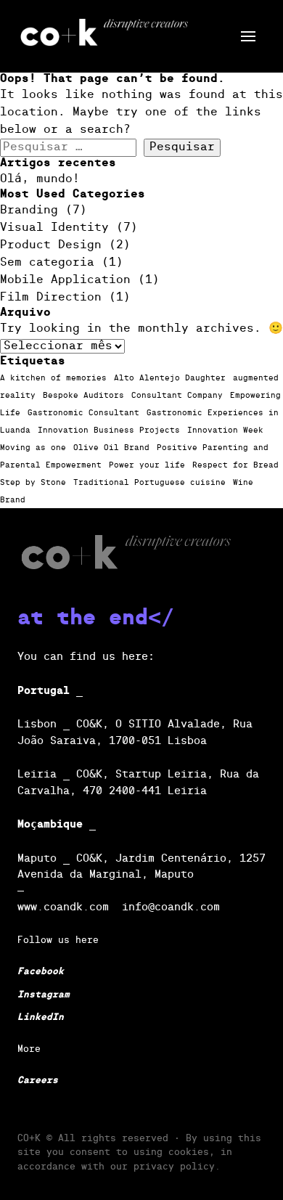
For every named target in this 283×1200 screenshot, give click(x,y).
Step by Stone (33, 482)
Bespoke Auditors (83, 395)
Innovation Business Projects (109, 430)
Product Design (51, 245)
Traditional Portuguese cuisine (149, 482)
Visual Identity (54, 228)
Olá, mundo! (40, 179)
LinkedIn (40, 1017)
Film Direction (51, 297)
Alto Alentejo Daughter (170, 378)
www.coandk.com (63, 907)
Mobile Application (65, 280)
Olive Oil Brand (111, 448)
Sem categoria (47, 263)
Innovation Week (225, 430)
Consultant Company (177, 395)
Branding (29, 210)
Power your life (147, 465)
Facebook (40, 971)
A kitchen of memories (53, 378)
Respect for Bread (235, 465)
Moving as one (33, 448)
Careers (37, 1080)
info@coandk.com (171, 907)
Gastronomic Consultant (83, 413)
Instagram (43, 995)
